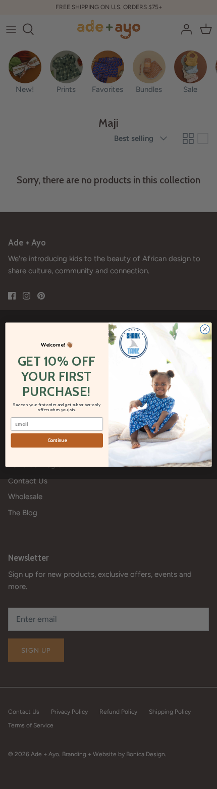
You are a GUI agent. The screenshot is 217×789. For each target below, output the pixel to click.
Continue (57, 440)
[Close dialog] (204, 328)
